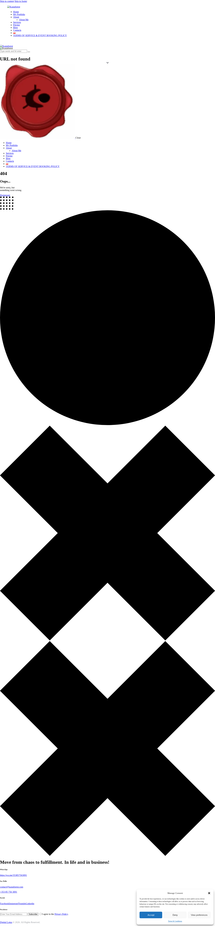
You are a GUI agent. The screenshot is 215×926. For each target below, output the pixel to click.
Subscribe (33, 914)
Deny (175, 915)
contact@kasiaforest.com (11, 887)
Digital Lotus (6, 922)
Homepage (5, 195)
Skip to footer (20, 1)
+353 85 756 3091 (8, 892)
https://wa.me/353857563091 (13, 875)
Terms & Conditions (175, 921)
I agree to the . (55, 914)
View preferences (199, 915)
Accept (151, 915)
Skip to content (7, 1)
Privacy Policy (61, 914)
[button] (209, 893)
